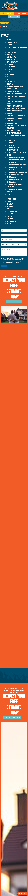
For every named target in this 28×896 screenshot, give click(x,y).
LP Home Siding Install (13, 91)
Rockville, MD (10, 145)
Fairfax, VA (9, 55)
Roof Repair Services (12, 150)
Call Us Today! (22, 13)
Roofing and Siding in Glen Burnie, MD (17, 172)
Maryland (9, 113)
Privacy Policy (10, 143)
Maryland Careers (12, 123)
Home (1, 27)
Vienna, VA (9, 216)
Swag (8, 209)
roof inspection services (13, 148)
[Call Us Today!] (15, 13)
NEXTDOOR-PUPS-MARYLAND (14, 133)
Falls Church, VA (11, 57)
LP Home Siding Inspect (13, 89)
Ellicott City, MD (11, 52)
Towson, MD (10, 214)
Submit (4, 266)
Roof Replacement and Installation (16, 153)
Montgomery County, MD (13, 131)
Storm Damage (10, 207)
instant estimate (11, 82)
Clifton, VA (10, 45)
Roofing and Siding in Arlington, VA (16, 165)
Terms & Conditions (12, 211)
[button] (23, 6)
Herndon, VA (10, 77)
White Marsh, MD (11, 221)
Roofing (9, 155)
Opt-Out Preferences (12, 140)
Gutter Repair (10, 69)
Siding (8, 197)
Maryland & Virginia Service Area (16, 116)
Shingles (9, 194)
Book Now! (8, 13)
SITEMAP (9, 202)
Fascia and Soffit (11, 60)
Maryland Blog (11, 121)
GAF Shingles (10, 64)
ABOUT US (9, 40)
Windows (9, 224)
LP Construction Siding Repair (15, 86)
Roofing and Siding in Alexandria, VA (16, 158)
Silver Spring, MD (11, 199)
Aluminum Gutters (12, 42)
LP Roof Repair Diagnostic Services (16, 109)
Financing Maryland (12, 62)
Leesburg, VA (10, 84)
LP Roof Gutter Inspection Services (16, 94)
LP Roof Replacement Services (15, 111)
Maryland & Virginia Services (15, 118)
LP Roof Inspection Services (14, 106)
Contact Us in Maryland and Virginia (17, 47)
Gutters (9, 72)
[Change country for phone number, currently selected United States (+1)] (2, 239)
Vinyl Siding (10, 219)
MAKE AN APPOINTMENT (12, 717)
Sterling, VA (10, 204)
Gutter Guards (11, 67)
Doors (8, 50)
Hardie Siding (10, 74)
